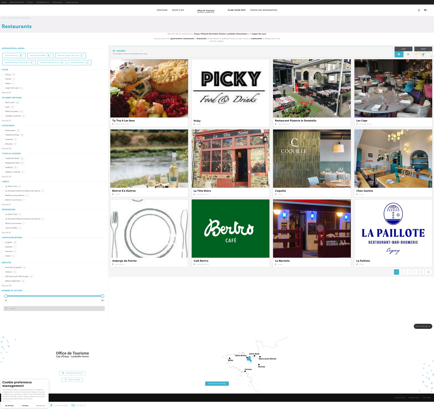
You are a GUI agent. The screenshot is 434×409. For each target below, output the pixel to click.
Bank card (11, 102)
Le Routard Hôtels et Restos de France (24, 191)
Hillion (9, 83)
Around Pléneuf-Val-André (18, 62)
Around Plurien (78, 62)
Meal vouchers (13, 111)
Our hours (74, 380)
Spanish (10, 247)
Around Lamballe (39, 55)
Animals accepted (15, 267)
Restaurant (12, 130)
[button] (162, 10)
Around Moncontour (51, 62)
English (10, 242)
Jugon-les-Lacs (13, 88)
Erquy (9, 74)
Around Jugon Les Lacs (70, 55)
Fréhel (9, 79)
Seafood (10, 167)
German (10, 251)
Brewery (10, 144)
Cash (9, 107)
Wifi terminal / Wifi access (18, 276)
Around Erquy (13, 55)
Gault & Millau (12, 228)
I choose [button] (24, 406)
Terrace (10, 272)
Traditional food (14, 135)
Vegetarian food (14, 163)
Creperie (10, 139)
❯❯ (428, 272)
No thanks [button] (9, 406)
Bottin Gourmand (14, 200)
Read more (6, 401)
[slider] (6, 296)
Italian (9, 256)
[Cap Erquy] (72, 355)
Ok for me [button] (40, 406)
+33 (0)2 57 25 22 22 (73, 373)
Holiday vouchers (14, 116)
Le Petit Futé (12, 186)
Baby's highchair (14, 281)
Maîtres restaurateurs (16, 195)
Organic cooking (14, 172)
